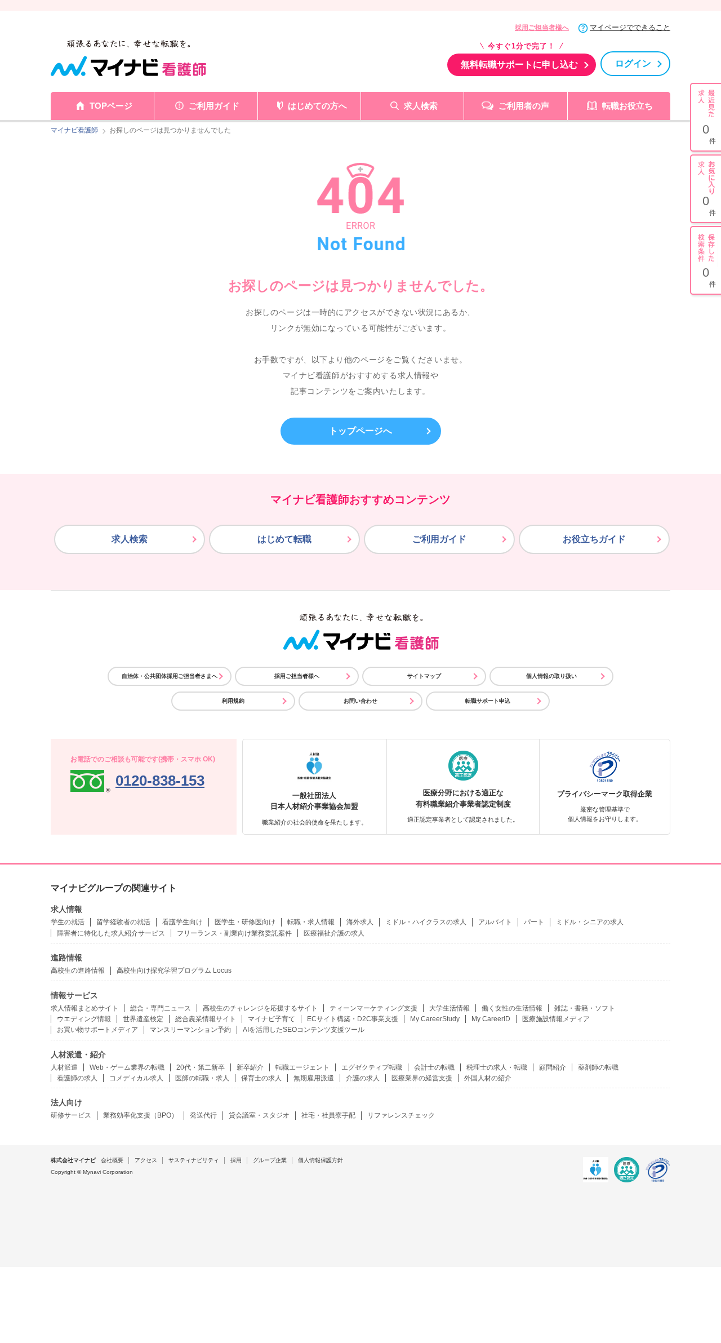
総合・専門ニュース (160, 1008)
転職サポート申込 (487, 701)
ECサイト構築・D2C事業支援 (352, 1019)
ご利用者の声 (524, 105)
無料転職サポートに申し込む (519, 64)
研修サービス (71, 1115)
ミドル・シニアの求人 (590, 922)
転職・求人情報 (311, 922)
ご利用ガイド (214, 105)
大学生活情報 (449, 1008)
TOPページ (111, 105)
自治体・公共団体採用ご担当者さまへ (169, 676)
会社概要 (112, 1160)
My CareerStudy (435, 1019)
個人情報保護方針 (320, 1160)
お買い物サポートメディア (97, 1030)
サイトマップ (424, 676)
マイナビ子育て (271, 1019)
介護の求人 (363, 1078)
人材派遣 (64, 1067)
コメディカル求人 (136, 1078)
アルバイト (495, 922)
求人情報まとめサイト (84, 1008)
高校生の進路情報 (78, 970)
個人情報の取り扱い (551, 676)
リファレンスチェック (401, 1115)
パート (534, 922)
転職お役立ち (627, 105)
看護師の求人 (77, 1078)
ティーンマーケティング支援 (373, 1008)
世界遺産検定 (143, 1019)
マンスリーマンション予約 (190, 1030)
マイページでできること (630, 27)
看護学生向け (182, 922)
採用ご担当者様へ (542, 28)
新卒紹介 (250, 1067)
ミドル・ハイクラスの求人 (425, 922)
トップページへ (360, 431)
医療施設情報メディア (556, 1019)
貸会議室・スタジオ (259, 1115)
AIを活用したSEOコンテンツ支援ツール (303, 1030)
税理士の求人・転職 (496, 1067)
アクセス (146, 1160)
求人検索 (421, 105)
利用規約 (233, 701)
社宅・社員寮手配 (328, 1115)
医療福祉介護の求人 (334, 933)
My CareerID (490, 1019)
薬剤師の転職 (598, 1067)
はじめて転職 (284, 539)
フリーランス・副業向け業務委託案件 (234, 933)
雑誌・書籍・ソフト (584, 1008)
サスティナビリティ (193, 1160)
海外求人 (359, 922)
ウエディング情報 (84, 1019)
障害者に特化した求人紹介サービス (111, 933)
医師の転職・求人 (202, 1078)
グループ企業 (270, 1160)
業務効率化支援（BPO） (140, 1115)
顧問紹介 (552, 1067)
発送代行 (203, 1115)
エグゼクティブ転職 (371, 1067)
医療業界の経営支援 (421, 1078)
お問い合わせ (360, 701)
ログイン (633, 63)
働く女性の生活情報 (512, 1008)
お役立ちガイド (594, 539)
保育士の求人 (261, 1078)
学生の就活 (67, 922)
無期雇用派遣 (313, 1078)
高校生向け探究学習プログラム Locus (174, 970)
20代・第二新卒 (200, 1067)
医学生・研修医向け (245, 922)
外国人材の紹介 (487, 1078)
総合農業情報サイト (205, 1019)
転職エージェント (302, 1067)
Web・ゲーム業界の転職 (127, 1067)
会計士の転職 (434, 1067)
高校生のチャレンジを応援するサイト (260, 1008)
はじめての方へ (317, 105)
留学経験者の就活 (123, 922)
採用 (236, 1160)
